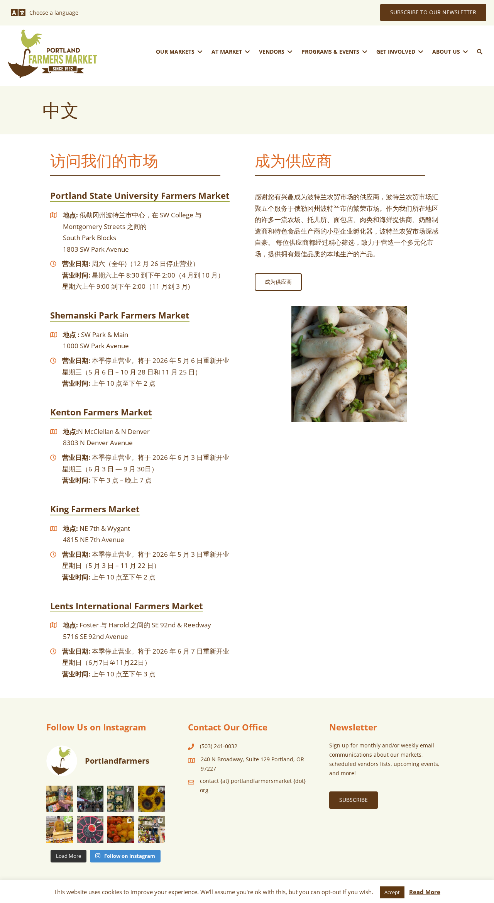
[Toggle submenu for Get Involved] (420, 51)
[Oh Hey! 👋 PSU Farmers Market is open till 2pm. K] (151, 799)
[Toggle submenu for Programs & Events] (364, 51)
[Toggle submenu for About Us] (465, 51)
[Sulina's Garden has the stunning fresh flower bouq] (151, 829)
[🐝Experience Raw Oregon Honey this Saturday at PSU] (59, 829)
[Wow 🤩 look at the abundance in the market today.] (120, 829)
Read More (424, 892)
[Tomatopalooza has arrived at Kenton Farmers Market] (90, 829)
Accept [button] (392, 892)
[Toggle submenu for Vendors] (289, 51)
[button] (479, 51)
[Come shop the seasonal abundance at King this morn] (120, 799)
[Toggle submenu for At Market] (247, 51)
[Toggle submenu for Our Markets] (200, 51)
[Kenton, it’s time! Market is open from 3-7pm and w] (59, 799)
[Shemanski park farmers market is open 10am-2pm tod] (90, 799)
